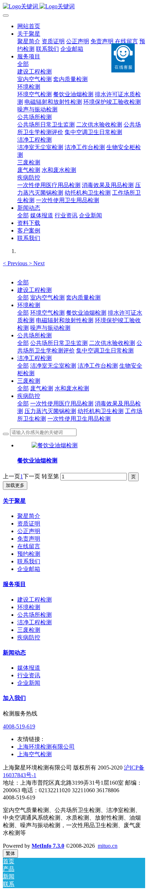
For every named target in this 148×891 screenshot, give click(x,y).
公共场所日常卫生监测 (59, 343)
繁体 (10, 853)
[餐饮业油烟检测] (55, 445)
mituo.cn (107, 846)
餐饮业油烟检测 (86, 313)
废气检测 (41, 388)
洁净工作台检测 (98, 366)
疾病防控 (28, 396)
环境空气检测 (47, 313)
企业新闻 (28, 683)
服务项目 (14, 584)
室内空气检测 (47, 297)
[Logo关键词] (74, 6)
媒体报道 (28, 668)
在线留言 (28, 546)
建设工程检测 (34, 290)
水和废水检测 (72, 388)
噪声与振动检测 (50, 328)
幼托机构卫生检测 (101, 411)
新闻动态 (14, 653)
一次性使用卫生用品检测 (79, 419)
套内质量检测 (83, 297)
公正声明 (28, 531)
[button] (16, 263)
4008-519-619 (19, 726)
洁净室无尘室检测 (53, 366)
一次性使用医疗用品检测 (61, 403)
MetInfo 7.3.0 (48, 846)
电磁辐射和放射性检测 (64, 320)
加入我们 (14, 698)
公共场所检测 (34, 335)
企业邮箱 (28, 569)
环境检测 (28, 305)
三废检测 (28, 381)
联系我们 (28, 561)
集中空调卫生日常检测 (105, 350)
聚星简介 (28, 516)
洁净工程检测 (34, 358)
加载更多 (15, 485)
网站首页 (28, 26)
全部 (23, 64)
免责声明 (28, 539)
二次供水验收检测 (112, 343)
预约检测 (28, 554)
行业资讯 (28, 675)
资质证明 (28, 523)
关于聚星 (14, 501)
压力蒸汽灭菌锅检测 (50, 411)
